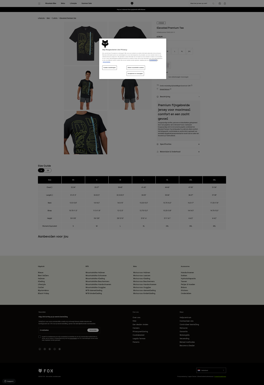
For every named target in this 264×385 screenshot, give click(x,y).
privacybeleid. (106, 62)
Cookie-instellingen (109, 67)
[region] (132, 59)
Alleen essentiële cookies (136, 67)
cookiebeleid (153, 60)
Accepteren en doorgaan (135, 73)
